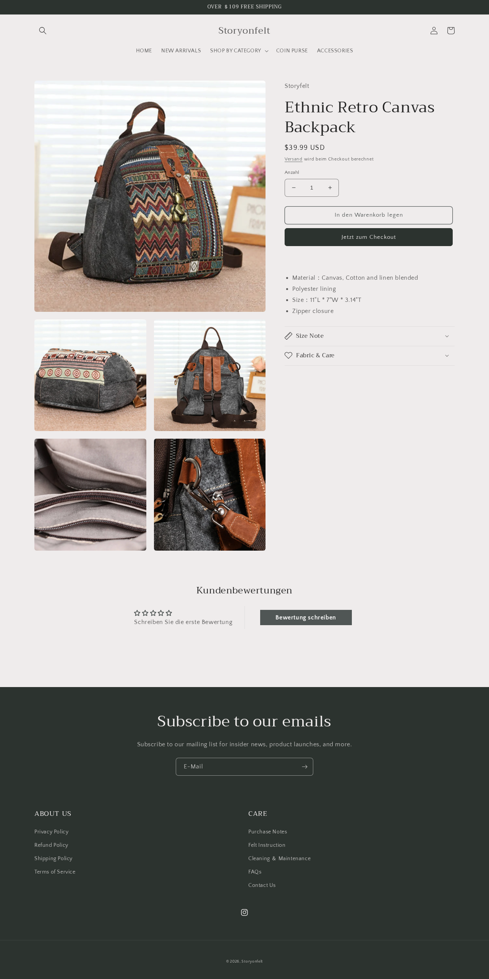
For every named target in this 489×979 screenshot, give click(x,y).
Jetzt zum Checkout (369, 236)
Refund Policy (51, 845)
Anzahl (292, 172)
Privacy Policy (51, 832)
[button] (42, 30)
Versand (294, 158)
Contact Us (262, 885)
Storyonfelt (252, 962)
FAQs (254, 872)
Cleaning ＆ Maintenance (279, 859)
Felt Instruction (267, 845)
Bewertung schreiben (305, 617)
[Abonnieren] (304, 767)
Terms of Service (55, 872)
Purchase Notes (267, 832)
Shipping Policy (53, 859)
